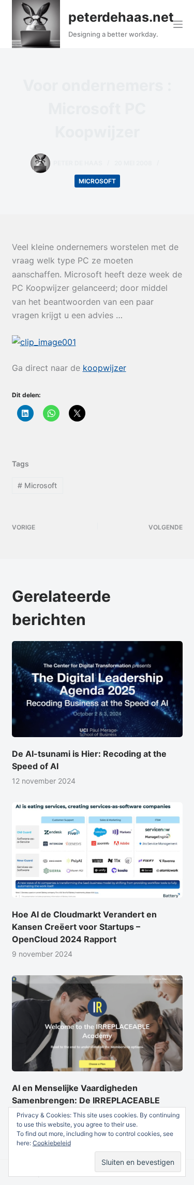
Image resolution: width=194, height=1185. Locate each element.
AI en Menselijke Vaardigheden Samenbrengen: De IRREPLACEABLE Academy (86, 1100)
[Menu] (178, 24)
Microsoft (97, 181)
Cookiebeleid (52, 1143)
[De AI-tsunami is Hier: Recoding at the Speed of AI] (97, 689)
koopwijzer (104, 368)
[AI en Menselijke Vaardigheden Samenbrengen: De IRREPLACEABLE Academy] (97, 1023)
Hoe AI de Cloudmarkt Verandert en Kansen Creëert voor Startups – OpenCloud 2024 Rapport (84, 926)
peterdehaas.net (121, 17)
